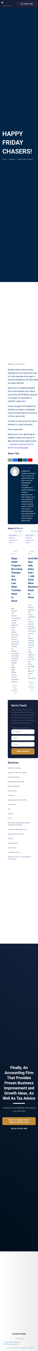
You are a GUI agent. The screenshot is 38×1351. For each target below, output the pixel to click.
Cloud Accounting (14, 777)
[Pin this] (30, 460)
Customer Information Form (17, 829)
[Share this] (15, 460)
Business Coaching (14, 768)
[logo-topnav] (6, 4)
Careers (10, 814)
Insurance (11, 795)
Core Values (12, 848)
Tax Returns (12, 804)
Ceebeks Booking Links (16, 834)
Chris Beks (26, 468)
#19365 (10, 839)
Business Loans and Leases (17, 772)
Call (9, 809)
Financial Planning (14, 786)
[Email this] (10, 460)
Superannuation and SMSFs (17, 800)
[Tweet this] (20, 460)
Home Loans (12, 791)
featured (18, 531)
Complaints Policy (14, 852)
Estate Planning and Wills (16, 782)
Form (9, 818)
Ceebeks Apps (13, 843)
